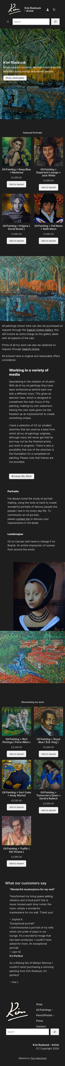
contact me (23, 518)
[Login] (47, 9)
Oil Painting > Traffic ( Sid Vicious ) (16, 850)
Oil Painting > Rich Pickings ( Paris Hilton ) (16, 741)
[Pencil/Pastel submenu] (53, 1015)
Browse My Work (21, 476)
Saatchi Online (30, 349)
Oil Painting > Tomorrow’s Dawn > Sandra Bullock (48, 795)
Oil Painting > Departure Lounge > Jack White (48, 172)
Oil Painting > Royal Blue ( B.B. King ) (48, 741)
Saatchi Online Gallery (40, 329)
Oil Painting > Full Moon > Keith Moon (48, 227)
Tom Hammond (38, 1058)
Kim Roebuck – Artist (32, 9)
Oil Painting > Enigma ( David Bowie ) (16, 227)
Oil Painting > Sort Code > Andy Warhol (16, 794)
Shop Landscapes (15, 78)
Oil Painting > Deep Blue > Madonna (16, 171)
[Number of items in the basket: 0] (54, 9)
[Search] (55, 21)
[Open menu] (8, 21)
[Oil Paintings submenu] (52, 1010)
